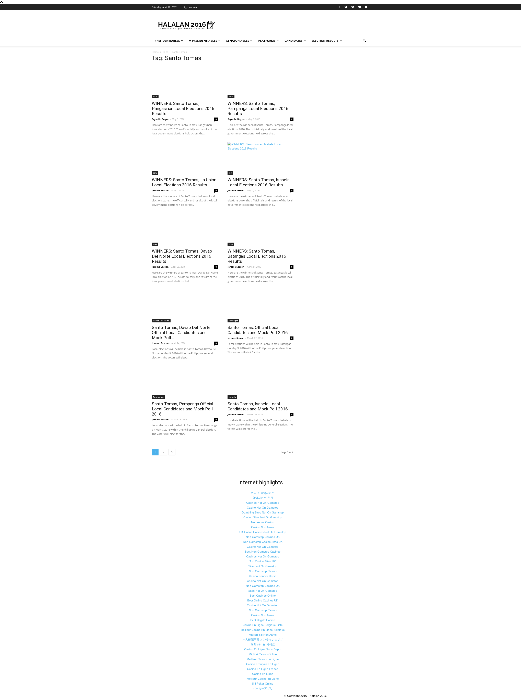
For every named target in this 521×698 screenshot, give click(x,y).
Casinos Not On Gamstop (262, 502)
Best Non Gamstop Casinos (262, 551)
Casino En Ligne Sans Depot (262, 649)
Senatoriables (237, 41)
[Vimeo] (353, 7)
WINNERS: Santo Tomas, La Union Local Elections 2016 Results (184, 182)
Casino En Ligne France (262, 669)
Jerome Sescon (160, 190)
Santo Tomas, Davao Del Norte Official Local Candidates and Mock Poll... (181, 332)
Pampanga (158, 397)
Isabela (232, 397)
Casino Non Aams (262, 527)
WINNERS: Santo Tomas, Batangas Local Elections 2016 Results (257, 256)
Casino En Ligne (262, 673)
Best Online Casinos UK (262, 600)
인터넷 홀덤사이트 (263, 493)
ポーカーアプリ (263, 688)
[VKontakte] (359, 7)
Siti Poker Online (262, 683)
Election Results (325, 41)
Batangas (233, 320)
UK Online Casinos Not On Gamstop (262, 532)
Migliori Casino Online (263, 654)
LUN (155, 172)
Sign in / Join (190, 7)
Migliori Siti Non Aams (263, 634)
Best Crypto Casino (262, 620)
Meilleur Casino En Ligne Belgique (263, 629)
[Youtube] (366, 7)
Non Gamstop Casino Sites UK (262, 541)
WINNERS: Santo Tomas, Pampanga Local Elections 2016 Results (258, 108)
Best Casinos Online (263, 595)
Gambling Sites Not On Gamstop (263, 512)
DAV (155, 244)
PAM (231, 96)
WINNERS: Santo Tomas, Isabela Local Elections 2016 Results (259, 182)
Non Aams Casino (262, 522)
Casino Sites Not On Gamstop (262, 517)
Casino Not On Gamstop (262, 507)
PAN (155, 96)
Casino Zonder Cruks (262, 576)
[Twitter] (346, 7)
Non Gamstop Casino (263, 571)
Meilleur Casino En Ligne (263, 659)
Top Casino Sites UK (263, 561)
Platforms (266, 41)
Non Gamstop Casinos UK (263, 537)
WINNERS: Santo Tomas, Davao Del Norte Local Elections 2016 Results (182, 256)
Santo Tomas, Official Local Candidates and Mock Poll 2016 (258, 330)
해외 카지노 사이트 (263, 644)
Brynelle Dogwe (160, 119)
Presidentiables (167, 41)
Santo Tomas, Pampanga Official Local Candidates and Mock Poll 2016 (182, 409)
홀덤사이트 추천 (262, 497)
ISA (230, 172)
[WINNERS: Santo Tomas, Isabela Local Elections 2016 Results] (260, 158)
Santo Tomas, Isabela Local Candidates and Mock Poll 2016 (258, 406)
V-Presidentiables (203, 41)
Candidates (293, 41)
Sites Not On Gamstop (262, 566)
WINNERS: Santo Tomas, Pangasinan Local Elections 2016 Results (183, 108)
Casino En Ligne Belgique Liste (263, 625)
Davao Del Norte (161, 320)
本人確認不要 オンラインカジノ (262, 639)
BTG (231, 244)
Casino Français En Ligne (262, 664)
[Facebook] (339, 7)
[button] (364, 41)
